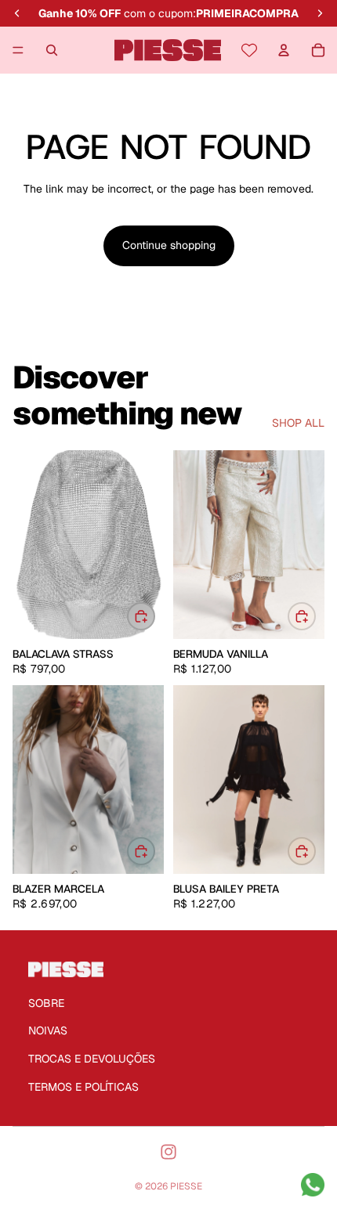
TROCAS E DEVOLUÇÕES (91, 1059)
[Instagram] (168, 1151)
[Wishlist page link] (249, 50)
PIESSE (186, 1186)
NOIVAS (47, 1030)
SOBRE (46, 1003)
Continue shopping (169, 245)
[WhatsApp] (312, 1184)
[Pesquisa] (51, 50)
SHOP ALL (298, 423)
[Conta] (283, 50)
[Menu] (18, 50)
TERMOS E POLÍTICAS (83, 1087)
